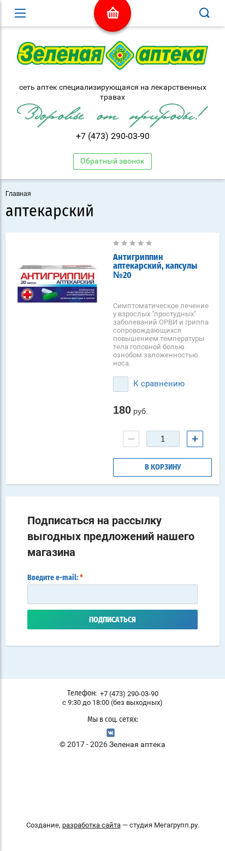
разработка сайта (91, 825)
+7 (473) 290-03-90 (113, 136)
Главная (18, 194)
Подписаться (112, 620)
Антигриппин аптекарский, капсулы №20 (155, 266)
